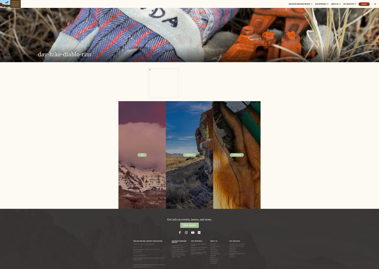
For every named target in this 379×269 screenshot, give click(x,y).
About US (334, 4)
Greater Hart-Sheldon (178, 253)
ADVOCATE (189, 155)
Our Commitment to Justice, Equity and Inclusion (199, 252)
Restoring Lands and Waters (199, 247)
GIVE (142, 155)
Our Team (213, 244)
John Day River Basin (178, 249)
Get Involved (348, 4)
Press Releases (214, 250)
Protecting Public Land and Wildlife (198, 244)
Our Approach (320, 4)
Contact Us (232, 257)
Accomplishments (215, 253)
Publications (213, 252)
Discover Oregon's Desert (299, 4)
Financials (213, 255)
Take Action (232, 248)
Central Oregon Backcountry (180, 251)
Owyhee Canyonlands (178, 247)
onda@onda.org (137, 253)
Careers (212, 257)
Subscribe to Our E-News (236, 246)
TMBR (149, 267)
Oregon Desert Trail (177, 245)
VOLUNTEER (237, 155)
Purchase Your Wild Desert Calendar (237, 254)
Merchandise (213, 261)
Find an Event (233, 252)
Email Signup (189, 225)
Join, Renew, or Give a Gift (237, 244)
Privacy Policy (214, 259)
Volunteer (232, 250)
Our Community (214, 246)
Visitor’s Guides (176, 257)
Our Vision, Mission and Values (197, 249)
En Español (213, 263)
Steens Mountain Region (179, 255)
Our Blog (212, 248)
